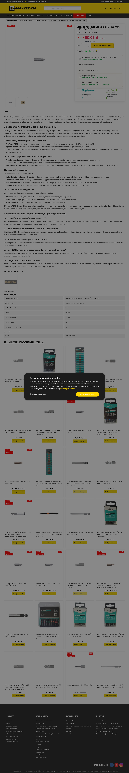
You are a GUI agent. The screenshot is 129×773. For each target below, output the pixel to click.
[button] (38, 394)
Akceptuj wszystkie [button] (87, 394)
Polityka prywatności (67, 389)
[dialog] (64, 386)
